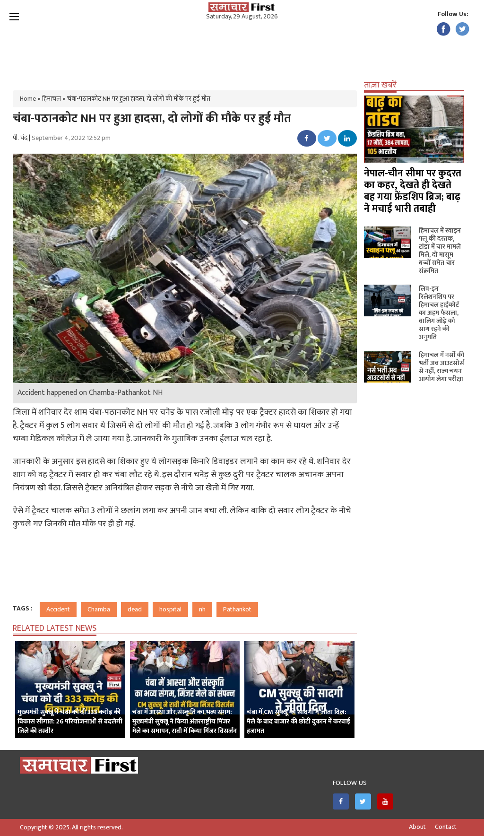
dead (135, 609)
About (417, 827)
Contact (446, 827)
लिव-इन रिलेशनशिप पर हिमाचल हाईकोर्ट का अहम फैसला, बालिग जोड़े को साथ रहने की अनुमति (439, 312)
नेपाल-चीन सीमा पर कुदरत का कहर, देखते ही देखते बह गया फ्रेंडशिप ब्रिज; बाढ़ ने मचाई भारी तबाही (412, 191)
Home (28, 98)
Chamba (98, 609)
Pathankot (237, 609)
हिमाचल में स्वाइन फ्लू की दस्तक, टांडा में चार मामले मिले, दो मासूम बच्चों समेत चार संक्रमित (440, 250)
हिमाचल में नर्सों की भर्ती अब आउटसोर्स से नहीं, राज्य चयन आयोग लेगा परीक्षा (441, 366)
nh (202, 609)
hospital (170, 609)
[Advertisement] (242, 52)
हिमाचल (51, 98)
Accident (58, 609)
